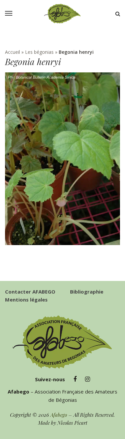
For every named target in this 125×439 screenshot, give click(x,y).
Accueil (12, 52)
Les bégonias (39, 52)
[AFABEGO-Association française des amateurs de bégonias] (62, 13)
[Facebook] (75, 379)
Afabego (58, 414)
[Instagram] (87, 379)
